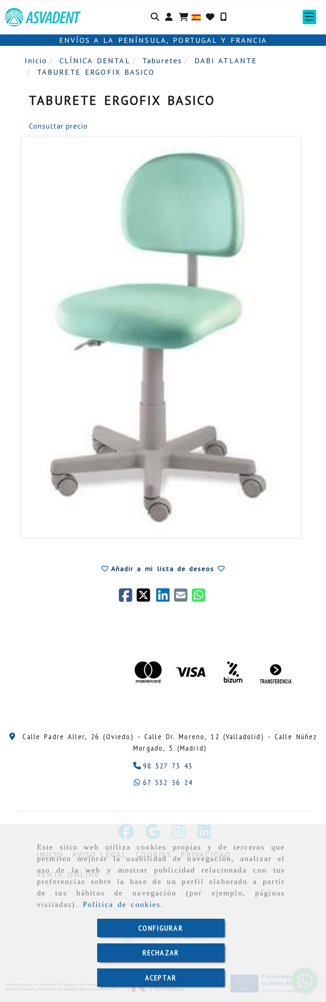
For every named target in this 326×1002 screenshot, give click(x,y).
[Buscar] (155, 17)
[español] (196, 17)
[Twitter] (146, 598)
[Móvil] (223, 17)
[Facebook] (128, 598)
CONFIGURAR (160, 928)
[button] (169, 17)
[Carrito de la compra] (183, 17)
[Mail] (183, 598)
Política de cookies (122, 904)
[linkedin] (165, 598)
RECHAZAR (161, 952)
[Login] (210, 17)
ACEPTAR (161, 977)
